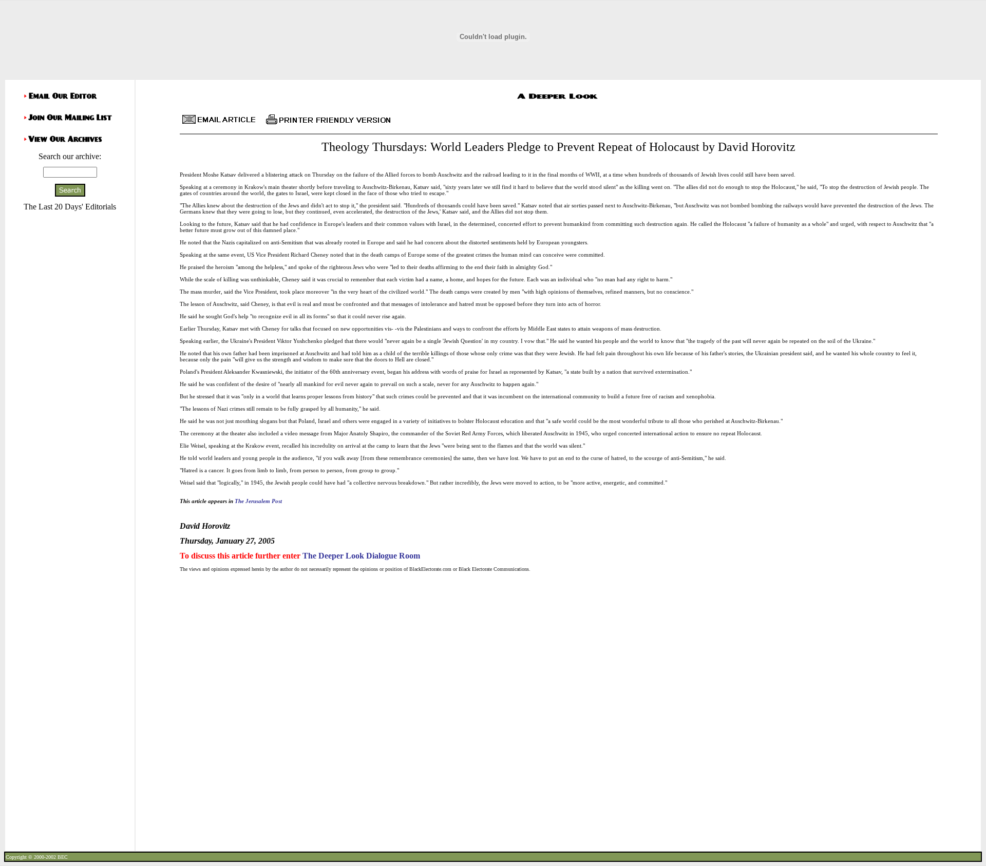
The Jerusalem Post (258, 501)
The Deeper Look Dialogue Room (361, 555)
